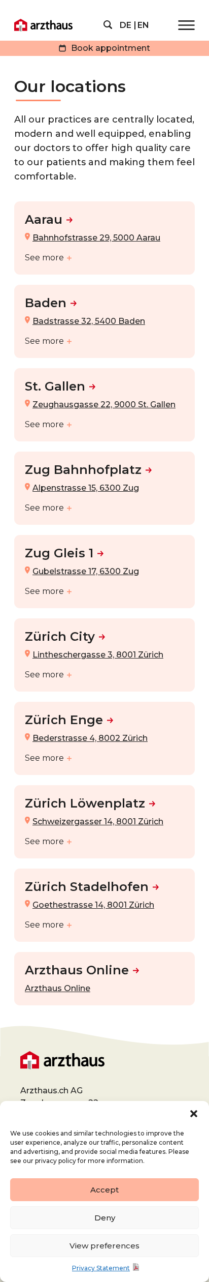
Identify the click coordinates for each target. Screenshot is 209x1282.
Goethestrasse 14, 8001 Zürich (93, 905)
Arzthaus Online (77, 970)
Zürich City (60, 636)
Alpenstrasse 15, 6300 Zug (85, 488)
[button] (194, 1114)
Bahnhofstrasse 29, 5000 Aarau (96, 238)
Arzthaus (43, 25)
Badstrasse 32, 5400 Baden (88, 321)
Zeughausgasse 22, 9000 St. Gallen (104, 404)
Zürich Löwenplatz (85, 803)
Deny (104, 1218)
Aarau (43, 219)
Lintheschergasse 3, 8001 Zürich (97, 655)
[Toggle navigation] (186, 25)
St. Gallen (55, 386)
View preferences (104, 1245)
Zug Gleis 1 (59, 553)
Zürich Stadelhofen (87, 886)
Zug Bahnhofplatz (83, 469)
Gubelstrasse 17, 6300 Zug (85, 571)
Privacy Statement (101, 1268)
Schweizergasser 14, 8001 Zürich (97, 821)
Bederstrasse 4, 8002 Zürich (90, 738)
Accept (104, 1190)
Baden (45, 302)
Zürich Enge (64, 719)
